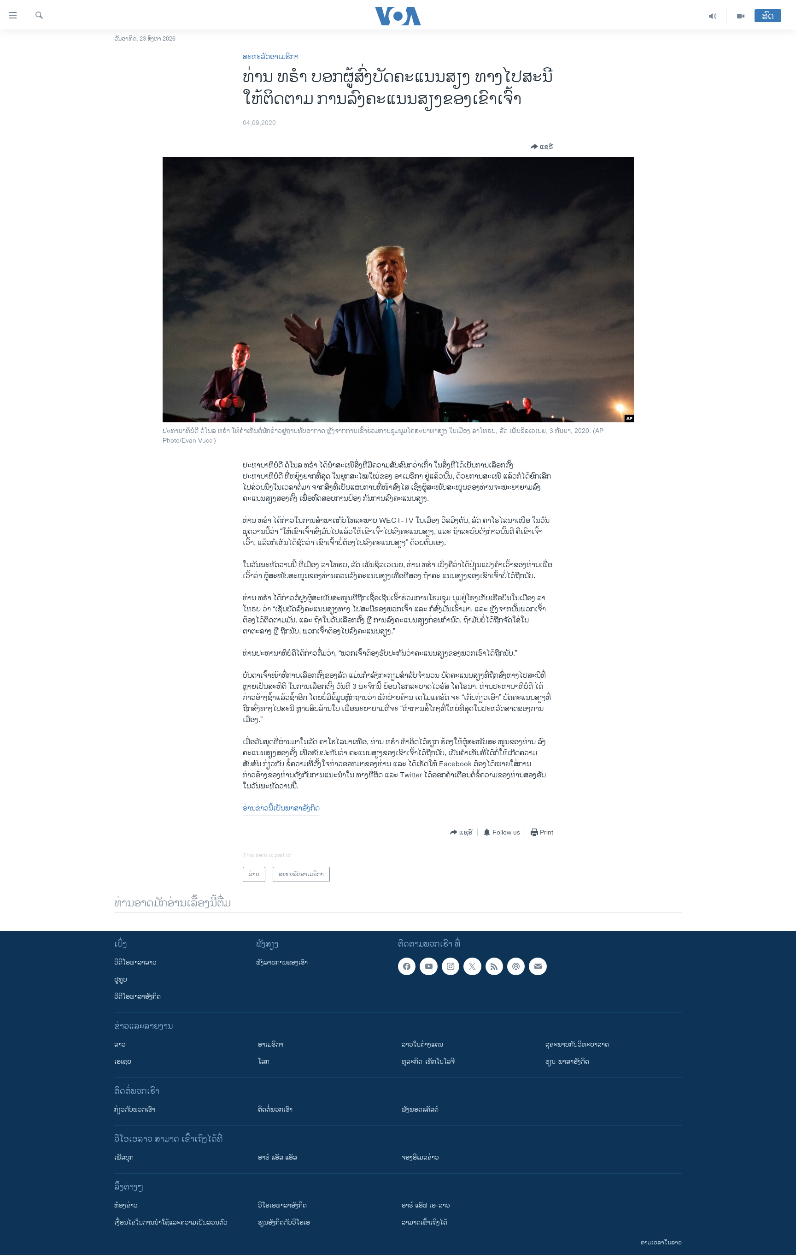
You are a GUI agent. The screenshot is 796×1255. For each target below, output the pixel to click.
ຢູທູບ (120, 979)
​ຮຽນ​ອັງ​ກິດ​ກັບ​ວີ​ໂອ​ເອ (284, 1222)
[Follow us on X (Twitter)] (472, 966)
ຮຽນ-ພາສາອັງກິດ (567, 1061)
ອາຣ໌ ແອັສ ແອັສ (277, 1157)
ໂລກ (263, 1061)
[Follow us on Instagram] (450, 966)
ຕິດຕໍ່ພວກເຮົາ (275, 1109)
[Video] (741, 16)
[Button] (542, 146)
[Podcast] (516, 966)
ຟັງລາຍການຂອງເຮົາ (282, 962)
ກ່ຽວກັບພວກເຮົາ (134, 1109)
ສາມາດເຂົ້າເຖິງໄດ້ (424, 1222)
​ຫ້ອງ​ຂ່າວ (126, 1205)
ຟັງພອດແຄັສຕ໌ (420, 1109)
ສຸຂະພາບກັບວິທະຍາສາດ (577, 1044)
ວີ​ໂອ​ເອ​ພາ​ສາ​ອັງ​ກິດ (282, 1205)
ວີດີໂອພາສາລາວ (135, 962)
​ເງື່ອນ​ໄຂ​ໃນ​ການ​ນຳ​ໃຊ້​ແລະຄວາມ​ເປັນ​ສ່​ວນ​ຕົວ (171, 1222)
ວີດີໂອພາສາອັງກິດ (137, 996)
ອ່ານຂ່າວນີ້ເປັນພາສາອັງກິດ (281, 808)
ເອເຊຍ (122, 1061)
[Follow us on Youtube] (428, 966)
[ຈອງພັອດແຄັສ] (537, 966)
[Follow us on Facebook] (407, 966)
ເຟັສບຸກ (124, 1157)
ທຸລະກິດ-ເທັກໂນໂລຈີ (428, 1061)
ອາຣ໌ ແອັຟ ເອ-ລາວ (426, 1205)
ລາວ (120, 1044)
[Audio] (713, 16)
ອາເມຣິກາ (270, 1044)
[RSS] (494, 966)
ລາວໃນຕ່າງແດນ (422, 1044)
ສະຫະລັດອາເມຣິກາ (270, 57)
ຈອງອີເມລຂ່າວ (420, 1157)
